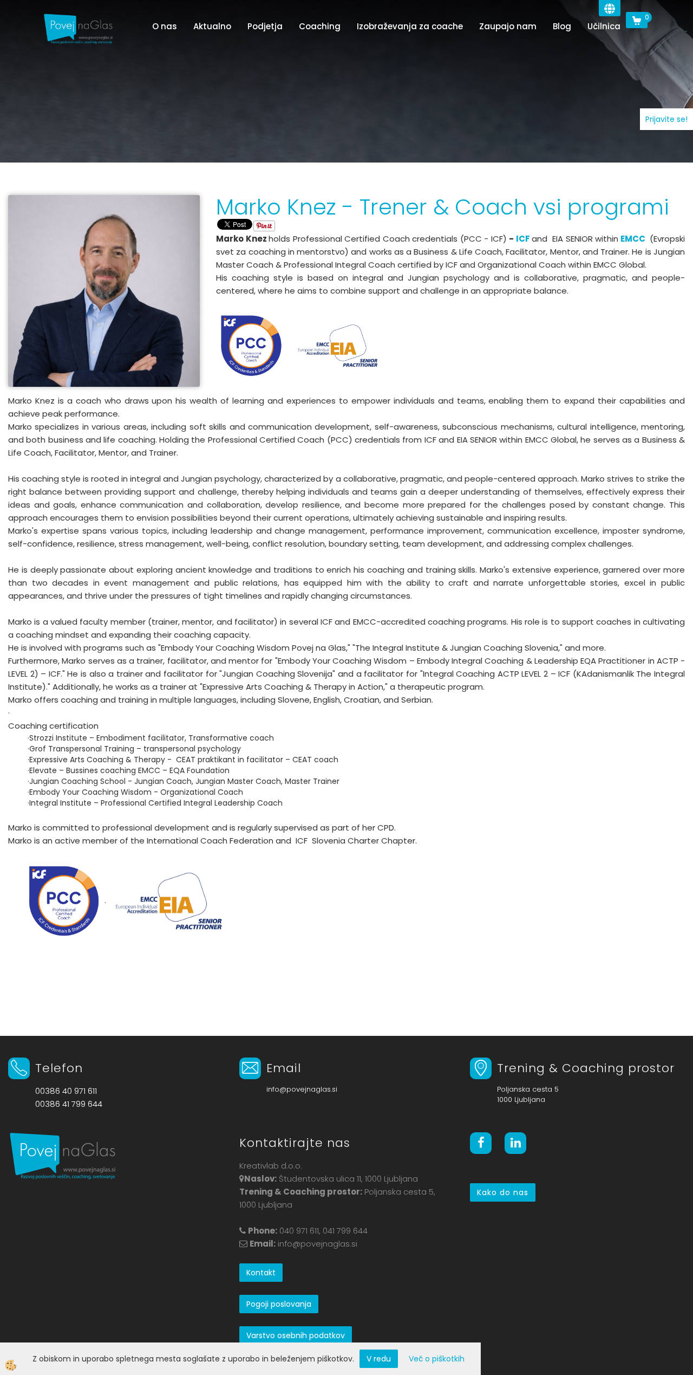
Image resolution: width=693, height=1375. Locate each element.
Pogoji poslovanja (278, 1304)
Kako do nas (502, 1192)
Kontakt (261, 1272)
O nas (164, 26)
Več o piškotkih (437, 1358)
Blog (562, 26)
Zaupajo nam (508, 26)
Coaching (320, 26)
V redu (379, 1358)
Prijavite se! (666, 119)
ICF (523, 238)
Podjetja (265, 26)
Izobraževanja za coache (410, 26)
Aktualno (212, 26)
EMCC (632, 238)
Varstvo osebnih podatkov (295, 1335)
